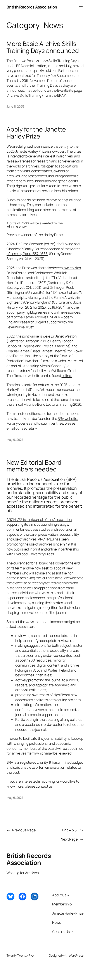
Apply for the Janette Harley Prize (36, 133)
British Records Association (32, 7)
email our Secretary (22, 428)
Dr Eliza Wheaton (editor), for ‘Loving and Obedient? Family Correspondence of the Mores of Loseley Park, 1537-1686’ (43, 248)
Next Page (72, 839)
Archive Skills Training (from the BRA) (36, 95)
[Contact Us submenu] (72, 931)
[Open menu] (80, 7)
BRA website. (68, 418)
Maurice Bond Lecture (41, 404)
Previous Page (21, 830)
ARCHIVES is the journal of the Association (39, 519)
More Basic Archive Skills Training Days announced (43, 47)
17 (81, 830)
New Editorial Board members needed (34, 466)
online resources (67, 312)
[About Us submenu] (68, 895)
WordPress (76, 955)
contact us (44, 786)
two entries (72, 267)
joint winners (32, 336)
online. (67, 375)
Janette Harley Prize (31, 151)
